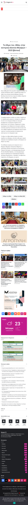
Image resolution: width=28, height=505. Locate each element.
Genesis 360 (22, 493)
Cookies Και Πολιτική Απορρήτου (11, 495)
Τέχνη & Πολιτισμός (6, 454)
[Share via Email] (6, 207)
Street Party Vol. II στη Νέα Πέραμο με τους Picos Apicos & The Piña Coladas (21, 281)
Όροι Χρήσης (21, 495)
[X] (6, 204)
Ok (14, 503)
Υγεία (3, 463)
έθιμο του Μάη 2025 (20, 196)
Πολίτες (3, 457)
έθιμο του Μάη (7, 196)
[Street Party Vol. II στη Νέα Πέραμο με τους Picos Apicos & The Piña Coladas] (21, 274)
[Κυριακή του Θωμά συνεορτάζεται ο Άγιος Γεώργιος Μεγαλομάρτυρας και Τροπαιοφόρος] (7, 274)
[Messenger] (19, 204)
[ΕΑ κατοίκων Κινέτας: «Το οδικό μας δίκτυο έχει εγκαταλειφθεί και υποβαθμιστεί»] (21, 257)
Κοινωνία (16, 41)
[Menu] (1, 2)
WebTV (3, 452)
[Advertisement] (14, 26)
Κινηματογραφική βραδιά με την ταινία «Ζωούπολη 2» (13, 368)
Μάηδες (14, 199)
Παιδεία (3, 461)
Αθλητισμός (4, 450)
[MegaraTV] (8, 2)
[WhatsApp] (22, 204)
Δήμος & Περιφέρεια (6, 459)
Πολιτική (4, 448)
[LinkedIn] (10, 204)
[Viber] (3, 207)
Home (12, 41)
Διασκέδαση (4, 467)
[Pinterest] (16, 204)
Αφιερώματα (4, 470)
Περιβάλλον (4, 465)
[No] (26, 500)
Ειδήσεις (4, 444)
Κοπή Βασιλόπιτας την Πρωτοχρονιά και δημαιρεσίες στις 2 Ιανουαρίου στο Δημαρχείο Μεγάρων (7, 265)
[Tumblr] (13, 204)
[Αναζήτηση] (26, 2)
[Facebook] (3, 204)
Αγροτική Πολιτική (6, 472)
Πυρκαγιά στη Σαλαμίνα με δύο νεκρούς (10, 401)
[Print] (10, 207)
